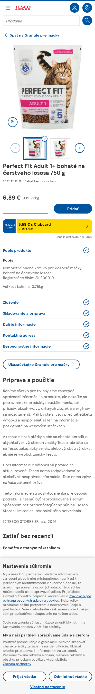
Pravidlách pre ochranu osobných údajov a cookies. (47, 598)
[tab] (35, 148)
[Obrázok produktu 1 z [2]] (47, 87)
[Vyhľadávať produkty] (87, 20)
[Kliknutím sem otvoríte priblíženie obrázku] (13, 122)
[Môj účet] (74, 8)
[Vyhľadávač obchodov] (87, 8)
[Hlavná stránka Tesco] (23, 8)
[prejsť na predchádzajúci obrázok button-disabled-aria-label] (15, 148)
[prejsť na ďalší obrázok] (80, 148)
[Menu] (8, 8)
